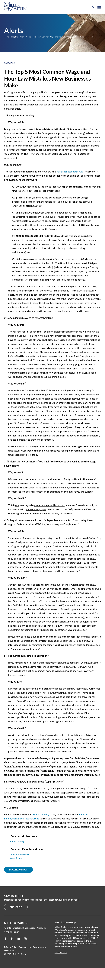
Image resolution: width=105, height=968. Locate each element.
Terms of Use (25, 947)
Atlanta (7, 927)
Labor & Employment (20, 854)
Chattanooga (29, 927)
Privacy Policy (11, 947)
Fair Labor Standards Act (69, 171)
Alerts (22, 37)
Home (6, 37)
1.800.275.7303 (11, 932)
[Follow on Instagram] (25, 939)
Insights (14, 37)
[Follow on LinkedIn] (18, 939)
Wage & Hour (16, 858)
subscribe (16, 907)
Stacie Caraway (41, 814)
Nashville (41, 927)
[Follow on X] (12, 939)
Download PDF (18, 869)
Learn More (61, 952)
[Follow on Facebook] (5, 939)
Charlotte (17, 927)
